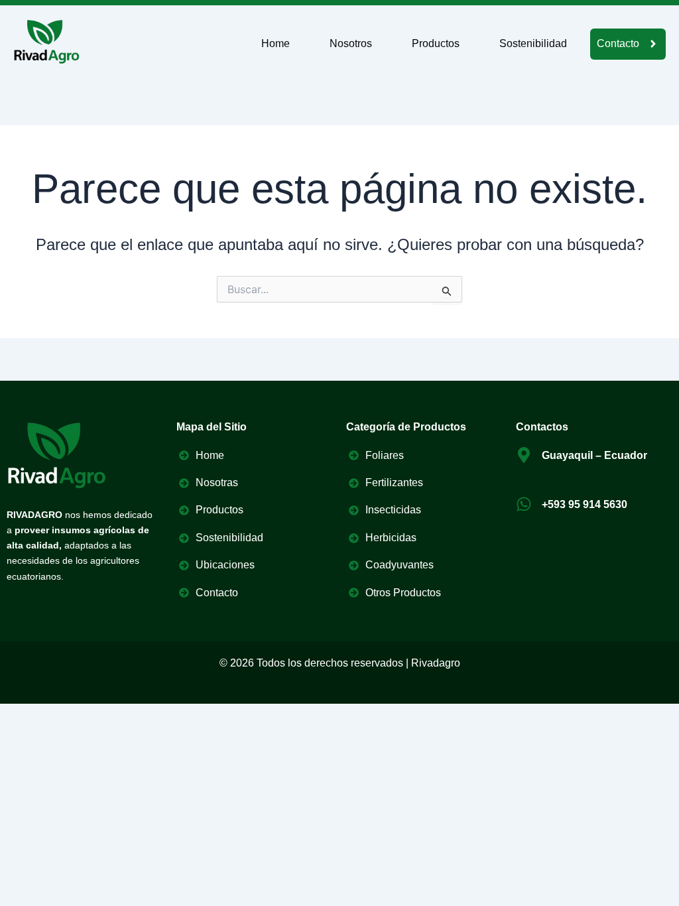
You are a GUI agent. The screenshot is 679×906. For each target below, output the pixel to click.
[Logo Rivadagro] (46, 41)
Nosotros (351, 43)
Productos (436, 43)
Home (275, 43)
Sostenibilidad (533, 43)
